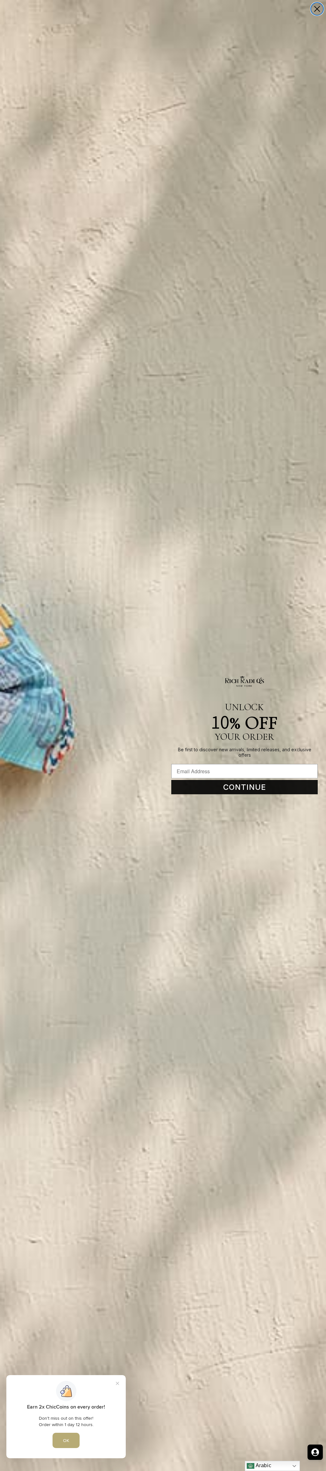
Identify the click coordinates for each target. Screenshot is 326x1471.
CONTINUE (244, 787)
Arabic (262, 1465)
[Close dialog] (317, 9)
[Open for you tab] (315, 1452)
